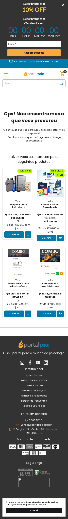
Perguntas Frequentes (34, 400)
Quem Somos (34, 375)
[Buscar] (61, 83)
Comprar (14, 234)
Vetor (17, 201)
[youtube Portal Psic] (38, 363)
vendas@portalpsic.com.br (36, 424)
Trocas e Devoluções (34, 390)
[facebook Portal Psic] (30, 363)
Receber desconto (34, 52)
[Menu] (6, 73)
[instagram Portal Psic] (22, 363)
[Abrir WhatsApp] (60, 511)
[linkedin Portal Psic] (46, 363)
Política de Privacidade (34, 380)
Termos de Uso (34, 385)
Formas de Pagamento (34, 395)
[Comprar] (28, 234)
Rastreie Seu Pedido (34, 405)
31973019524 (36, 420)
